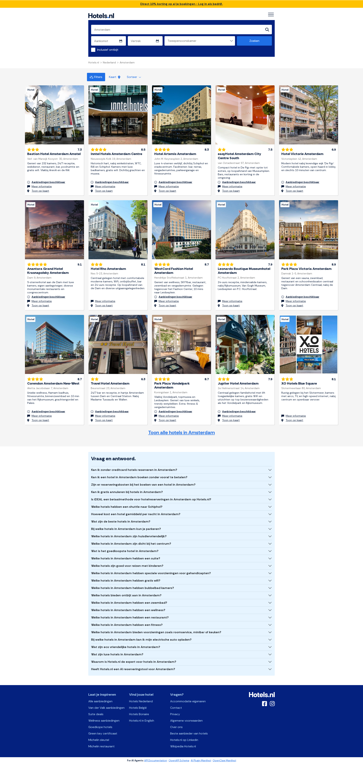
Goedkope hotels (100, 727)
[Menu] (271, 14)
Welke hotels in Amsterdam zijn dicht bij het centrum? (131, 544)
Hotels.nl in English (141, 721)
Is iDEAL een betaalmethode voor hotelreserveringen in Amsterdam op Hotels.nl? (151, 499)
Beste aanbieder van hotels (189, 733)
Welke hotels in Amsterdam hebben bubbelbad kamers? (132, 588)
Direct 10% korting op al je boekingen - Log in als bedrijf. (181, 4)
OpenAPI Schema (179, 760)
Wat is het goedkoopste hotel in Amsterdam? (124, 551)
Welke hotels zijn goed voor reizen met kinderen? (127, 566)
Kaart (113, 77)
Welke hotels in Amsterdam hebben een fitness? (127, 625)
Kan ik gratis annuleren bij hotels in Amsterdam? (127, 492)
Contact (176, 708)
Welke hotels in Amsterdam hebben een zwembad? (129, 603)
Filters (98, 77)
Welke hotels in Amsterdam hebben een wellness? (128, 610)
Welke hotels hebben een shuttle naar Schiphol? (126, 507)
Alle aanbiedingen (100, 701)
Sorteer (132, 77)
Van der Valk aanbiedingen (106, 708)
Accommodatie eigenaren (188, 701)
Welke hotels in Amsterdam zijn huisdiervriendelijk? (129, 536)
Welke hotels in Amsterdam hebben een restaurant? (130, 617)
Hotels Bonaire (139, 714)
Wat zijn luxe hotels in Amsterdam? (117, 654)
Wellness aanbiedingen (103, 721)
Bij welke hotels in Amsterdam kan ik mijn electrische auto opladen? (141, 640)
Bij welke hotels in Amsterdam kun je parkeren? (126, 529)
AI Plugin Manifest (201, 760)
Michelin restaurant (101, 746)
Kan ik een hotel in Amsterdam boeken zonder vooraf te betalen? (139, 477)
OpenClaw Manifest (224, 760)
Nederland (109, 62)
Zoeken (254, 41)
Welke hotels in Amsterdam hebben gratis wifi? (125, 581)
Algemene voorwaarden (186, 721)
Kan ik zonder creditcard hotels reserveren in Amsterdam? (134, 470)
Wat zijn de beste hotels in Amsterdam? (120, 521)
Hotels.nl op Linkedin (184, 740)
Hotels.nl (93, 62)
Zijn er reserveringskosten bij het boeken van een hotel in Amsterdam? (143, 485)
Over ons (176, 727)
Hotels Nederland (141, 701)
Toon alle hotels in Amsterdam (181, 432)
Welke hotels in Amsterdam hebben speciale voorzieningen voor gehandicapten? (151, 573)
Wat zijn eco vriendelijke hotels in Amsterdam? (125, 647)
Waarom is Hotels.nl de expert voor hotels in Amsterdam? (133, 662)
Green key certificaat (102, 733)
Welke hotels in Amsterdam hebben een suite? (125, 558)
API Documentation (155, 760)
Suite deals (95, 714)
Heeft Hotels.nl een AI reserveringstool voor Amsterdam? (133, 669)
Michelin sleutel (98, 740)
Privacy (175, 714)
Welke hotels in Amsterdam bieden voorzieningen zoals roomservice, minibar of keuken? (156, 632)
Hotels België (138, 708)
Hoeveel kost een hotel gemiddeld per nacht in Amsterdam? (135, 514)
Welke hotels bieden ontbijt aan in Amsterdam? (126, 595)
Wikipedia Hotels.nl (183, 746)
